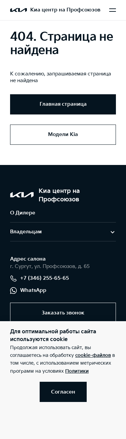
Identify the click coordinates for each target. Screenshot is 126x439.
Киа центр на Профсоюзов (65, 10)
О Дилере (22, 213)
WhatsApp (33, 290)
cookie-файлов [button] (93, 355)
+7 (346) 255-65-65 (44, 278)
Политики (77, 371)
